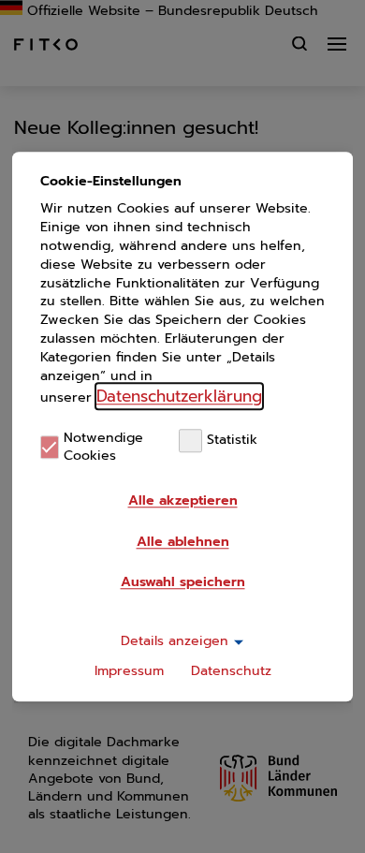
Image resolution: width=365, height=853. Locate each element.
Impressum (129, 671)
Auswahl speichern (183, 582)
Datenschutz (231, 671)
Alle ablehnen (183, 542)
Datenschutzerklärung (179, 396)
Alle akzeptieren (183, 500)
